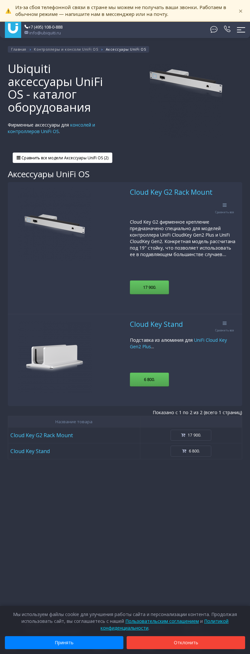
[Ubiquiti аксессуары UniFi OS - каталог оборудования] (186, 101)
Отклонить (186, 642)
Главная (18, 49)
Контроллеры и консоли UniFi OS (66, 49)
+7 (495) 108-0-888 (45, 27)
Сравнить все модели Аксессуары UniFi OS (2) (64, 158)
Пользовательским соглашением (162, 621)
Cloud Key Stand (156, 324)
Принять (64, 642)
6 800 (149, 379)
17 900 (149, 287)
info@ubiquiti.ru (44, 33)
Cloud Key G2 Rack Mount (171, 192)
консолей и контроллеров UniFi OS (51, 128)
